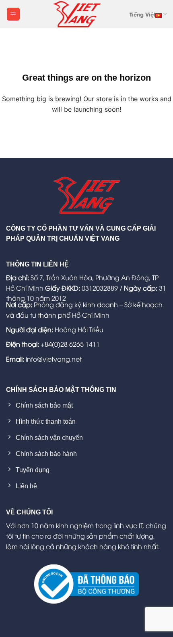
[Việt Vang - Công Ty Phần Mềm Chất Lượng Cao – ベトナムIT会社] (77, 14)
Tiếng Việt (142, 14)
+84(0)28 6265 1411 (70, 343)
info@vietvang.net (54, 358)
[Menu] (13, 14)
